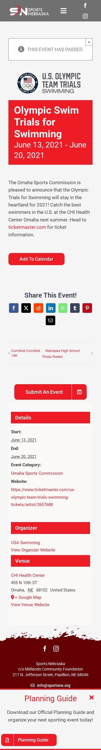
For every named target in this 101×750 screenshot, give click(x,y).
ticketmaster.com (27, 227)
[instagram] (85, 16)
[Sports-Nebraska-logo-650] (28, 7)
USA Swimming (25, 542)
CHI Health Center (28, 575)
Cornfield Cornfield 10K (25, 353)
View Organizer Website (33, 550)
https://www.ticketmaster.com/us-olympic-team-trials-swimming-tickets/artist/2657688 (43, 497)
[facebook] (85, 5)
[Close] (91, 697)
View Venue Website (30, 604)
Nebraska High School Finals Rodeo (61, 353)
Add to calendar (36, 259)
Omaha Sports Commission (37, 473)
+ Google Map (28, 597)
